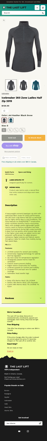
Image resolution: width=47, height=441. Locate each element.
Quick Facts (9, 172)
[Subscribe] (40, 423)
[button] (37, 7)
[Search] (42, 13)
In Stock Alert (35, 138)
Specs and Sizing (24, 172)
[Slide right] (44, 85)
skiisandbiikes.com (18, 379)
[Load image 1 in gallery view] (11, 85)
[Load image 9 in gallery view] (23, 85)
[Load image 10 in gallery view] (36, 85)
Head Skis (7, 407)
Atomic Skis (8, 410)
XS (22, 130)
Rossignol (7, 394)
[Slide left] (2, 85)
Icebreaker (5, 93)
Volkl (6, 404)
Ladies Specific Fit (16, 180)
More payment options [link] (12, 151)
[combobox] (23, 13)
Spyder (6, 397)
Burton (6, 390)
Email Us (10, 351)
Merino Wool (14, 187)
